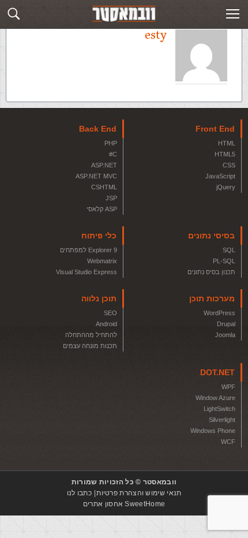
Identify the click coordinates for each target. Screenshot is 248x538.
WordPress (219, 312)
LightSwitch (219, 408)
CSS (229, 165)
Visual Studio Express (86, 271)
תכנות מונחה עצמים (90, 345)
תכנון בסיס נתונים (211, 271)
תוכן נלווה (99, 298)
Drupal (226, 323)
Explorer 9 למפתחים (88, 249)
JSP (111, 198)
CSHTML (104, 187)
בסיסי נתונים (211, 235)
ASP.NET (104, 165)
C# (113, 154)
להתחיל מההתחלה (91, 334)
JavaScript (220, 176)
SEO (110, 312)
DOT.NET (217, 372)
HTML (226, 143)
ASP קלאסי (102, 209)
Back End (98, 128)
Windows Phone (212, 430)
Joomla (225, 334)
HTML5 (225, 154)
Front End (215, 128)
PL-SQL (224, 260)
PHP (110, 143)
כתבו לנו (79, 493)
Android (106, 323)
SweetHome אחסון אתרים (124, 504)
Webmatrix (102, 260)
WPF (228, 386)
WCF (228, 441)
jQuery (225, 187)
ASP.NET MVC (96, 176)
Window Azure (215, 397)
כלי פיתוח (99, 235)
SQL (229, 249)
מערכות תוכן (212, 298)
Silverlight (222, 419)
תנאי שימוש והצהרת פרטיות (138, 493)
